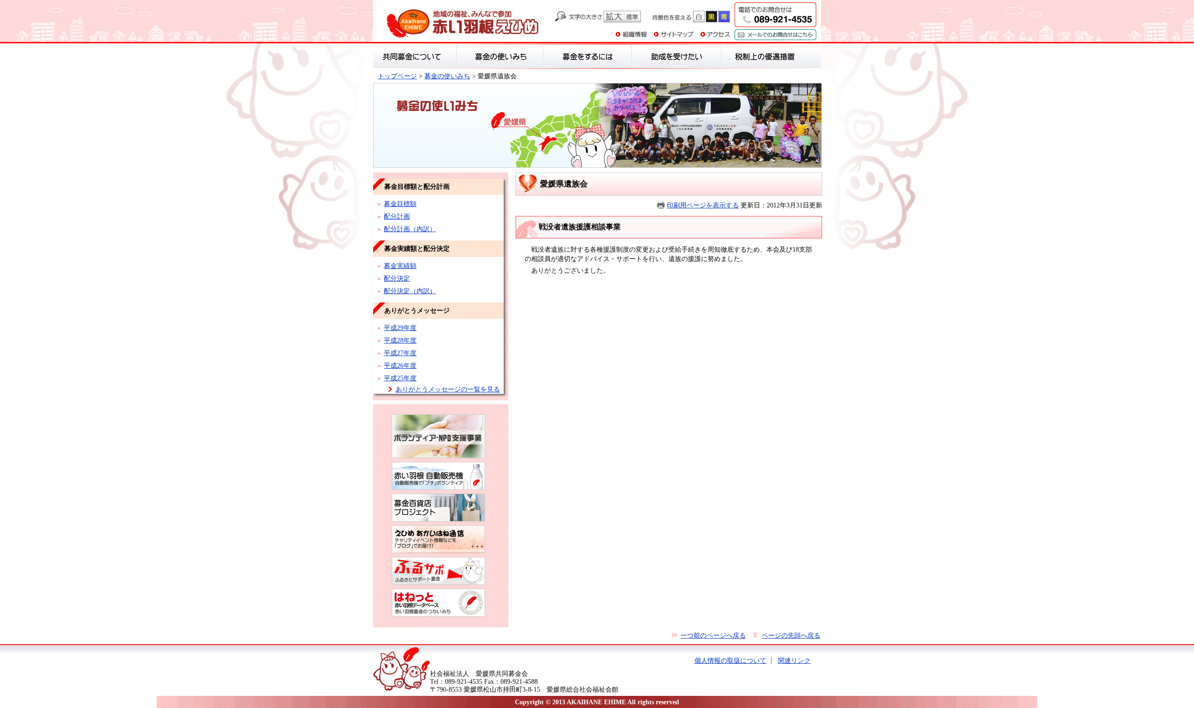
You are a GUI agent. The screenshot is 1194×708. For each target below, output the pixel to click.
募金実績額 (400, 265)
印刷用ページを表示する (703, 205)
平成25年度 (400, 378)
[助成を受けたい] (677, 56)
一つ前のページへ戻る (713, 635)
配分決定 (397, 278)
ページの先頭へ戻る (791, 635)
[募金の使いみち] (500, 56)
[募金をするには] (587, 56)
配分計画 (397, 216)
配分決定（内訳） (410, 291)
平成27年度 (400, 353)
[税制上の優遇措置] (765, 56)
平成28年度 (400, 340)
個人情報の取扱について (730, 660)
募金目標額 (400, 203)
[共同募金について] (415, 56)
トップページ (397, 76)
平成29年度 (400, 327)
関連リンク (794, 660)
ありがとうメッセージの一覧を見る (448, 389)
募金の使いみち (447, 76)
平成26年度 (400, 365)
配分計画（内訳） (410, 229)
